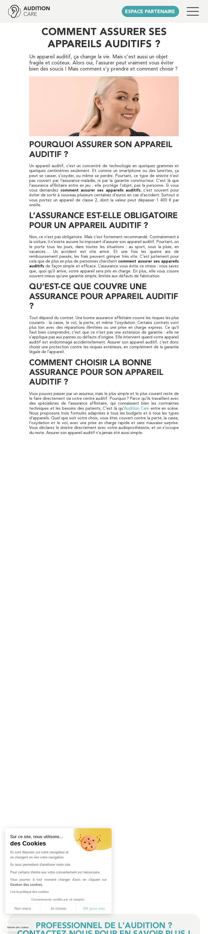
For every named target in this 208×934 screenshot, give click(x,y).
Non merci (22, 908)
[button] (18, 927)
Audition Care (136, 409)
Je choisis (58, 908)
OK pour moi (94, 908)
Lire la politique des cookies (29, 892)
